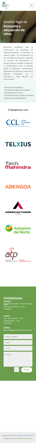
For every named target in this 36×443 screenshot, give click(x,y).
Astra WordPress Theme (23, 438)
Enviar (26, 370)
